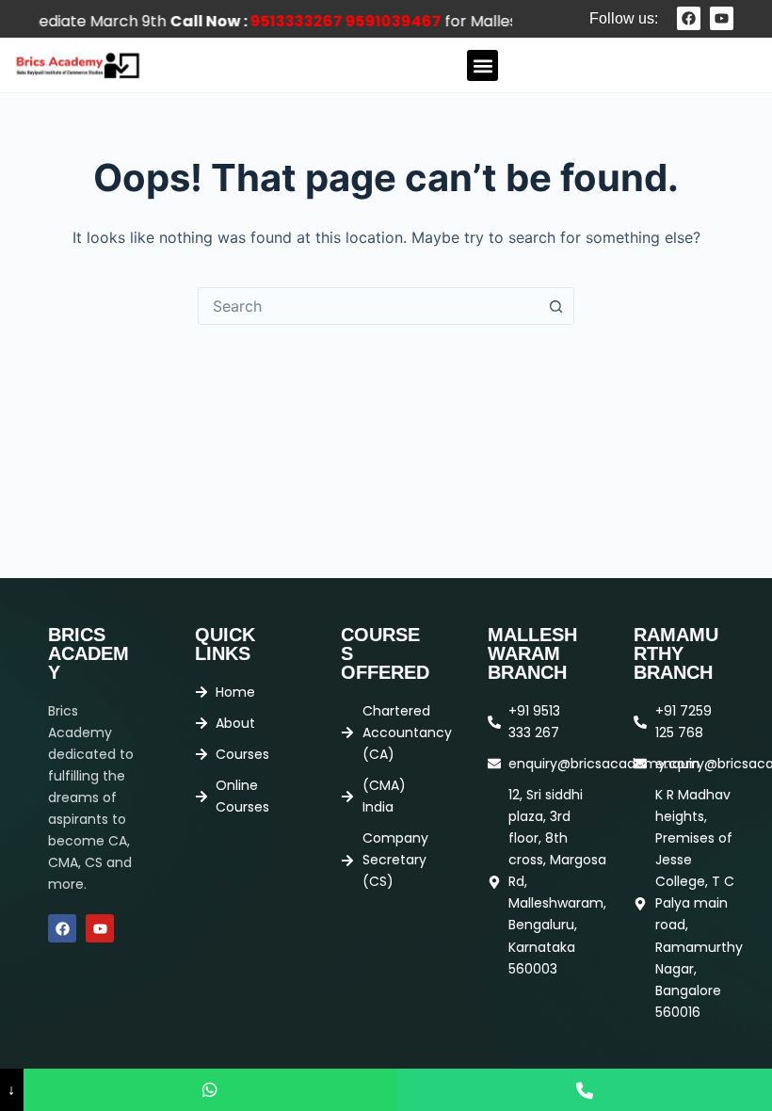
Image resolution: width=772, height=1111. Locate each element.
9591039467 (378, 21)
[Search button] (555, 306)
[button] (482, 65)
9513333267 (281, 21)
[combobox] (368, 306)
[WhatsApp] (211, 1090)
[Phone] (584, 1090)
